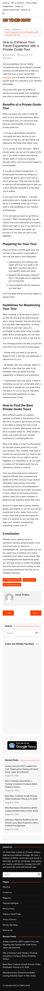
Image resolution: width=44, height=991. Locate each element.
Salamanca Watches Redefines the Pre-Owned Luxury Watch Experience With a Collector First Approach (21, 823)
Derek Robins (10, 55)
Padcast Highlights (10, 903)
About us (6, 3)
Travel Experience (12, 584)
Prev (9, 613)
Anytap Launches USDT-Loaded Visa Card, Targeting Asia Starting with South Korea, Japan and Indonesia (21, 769)
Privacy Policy (31, 3)
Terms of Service (17, 3)
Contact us (19, 6)
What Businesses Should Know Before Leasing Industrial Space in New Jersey (21, 809)
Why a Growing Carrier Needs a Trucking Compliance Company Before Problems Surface (21, 784)
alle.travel (7, 77)
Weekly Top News (10, 925)
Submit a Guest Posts (11, 10)
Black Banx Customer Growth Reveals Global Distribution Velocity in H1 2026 (21, 797)
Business (8, 58)
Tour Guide (30, 580)
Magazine (7, 898)
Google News (8, 6)
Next (34, 613)
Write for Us (25, 10)
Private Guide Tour (13, 580)
